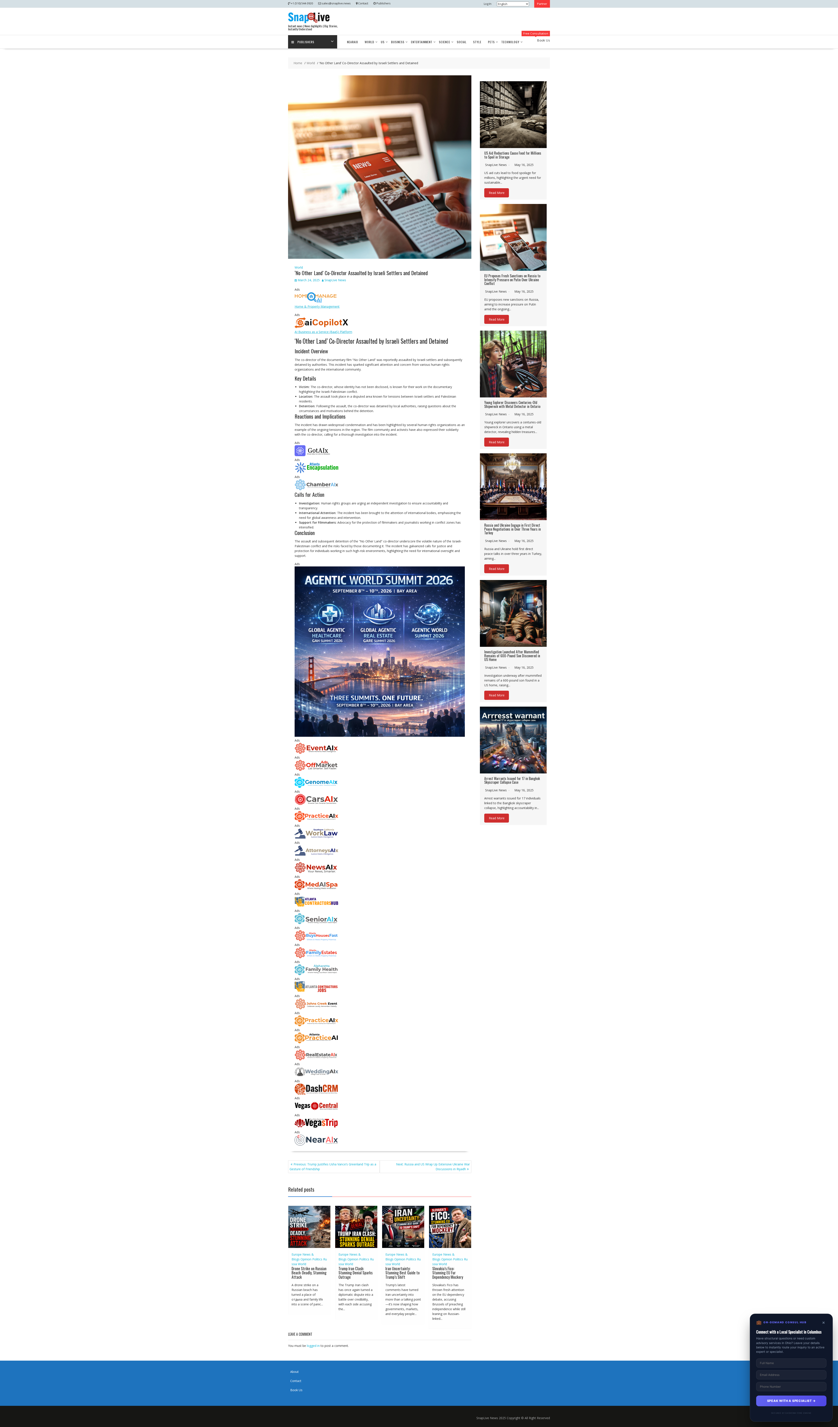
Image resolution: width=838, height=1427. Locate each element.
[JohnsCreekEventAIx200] (316, 1008)
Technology (510, 42)
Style (477, 42)
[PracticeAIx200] (316, 1025)
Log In (487, 4)
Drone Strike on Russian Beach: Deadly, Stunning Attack (309, 1273)
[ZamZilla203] (316, 472)
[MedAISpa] (316, 889)
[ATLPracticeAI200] (316, 1042)
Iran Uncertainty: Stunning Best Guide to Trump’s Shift (402, 1273)
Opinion (306, 1259)
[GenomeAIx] (316, 787)
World (369, 42)
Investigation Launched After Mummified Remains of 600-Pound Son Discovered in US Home (512, 655)
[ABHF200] (316, 940)
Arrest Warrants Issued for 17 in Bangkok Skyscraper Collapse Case (512, 780)
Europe (297, 1254)
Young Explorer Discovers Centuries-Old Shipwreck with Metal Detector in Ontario (512, 404)
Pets (491, 42)
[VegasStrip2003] (316, 1127)
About (294, 1372)
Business (397, 42)
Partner (542, 4)
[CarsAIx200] (316, 804)
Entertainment (421, 42)
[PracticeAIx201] (316, 821)
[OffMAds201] (316, 770)
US (383, 42)
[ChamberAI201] (316, 489)
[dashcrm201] (316, 1093)
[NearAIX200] (316, 1144)
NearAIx (352, 42)
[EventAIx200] (316, 753)
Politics (317, 1259)
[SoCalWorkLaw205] (316, 838)
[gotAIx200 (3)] (316, 455)
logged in (313, 1346)
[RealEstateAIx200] (316, 1059)
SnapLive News (335, 280)
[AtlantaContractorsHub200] (316, 906)
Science (444, 42)
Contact (295, 1381)
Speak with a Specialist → (791, 1401)
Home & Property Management (317, 306)
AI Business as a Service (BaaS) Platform (323, 332)
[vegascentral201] (316, 1110)
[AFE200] (316, 957)
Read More (497, 193)
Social (462, 42)
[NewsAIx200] (316, 872)
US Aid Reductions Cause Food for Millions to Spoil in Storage (512, 155)
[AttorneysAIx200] (316, 855)
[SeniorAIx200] (316, 923)
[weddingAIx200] (316, 1076)
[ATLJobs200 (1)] (316, 991)
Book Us (296, 1390)
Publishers (305, 42)
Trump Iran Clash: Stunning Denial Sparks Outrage (355, 1273)
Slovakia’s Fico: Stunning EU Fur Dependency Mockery (447, 1273)
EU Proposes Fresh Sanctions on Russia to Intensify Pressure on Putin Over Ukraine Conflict (512, 279)
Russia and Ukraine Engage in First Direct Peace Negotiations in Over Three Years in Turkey (512, 529)
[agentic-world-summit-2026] (380, 735)
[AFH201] (316, 974)
